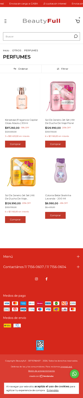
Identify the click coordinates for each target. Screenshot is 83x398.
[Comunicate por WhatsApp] (74, 373)
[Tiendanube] (41, 376)
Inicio (6, 50)
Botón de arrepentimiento (41, 371)
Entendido (53, 390)
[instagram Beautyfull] (36, 279)
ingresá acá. (66, 366)
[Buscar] (75, 36)
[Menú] (6, 22)
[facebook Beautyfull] (46, 279)
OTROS (16, 50)
